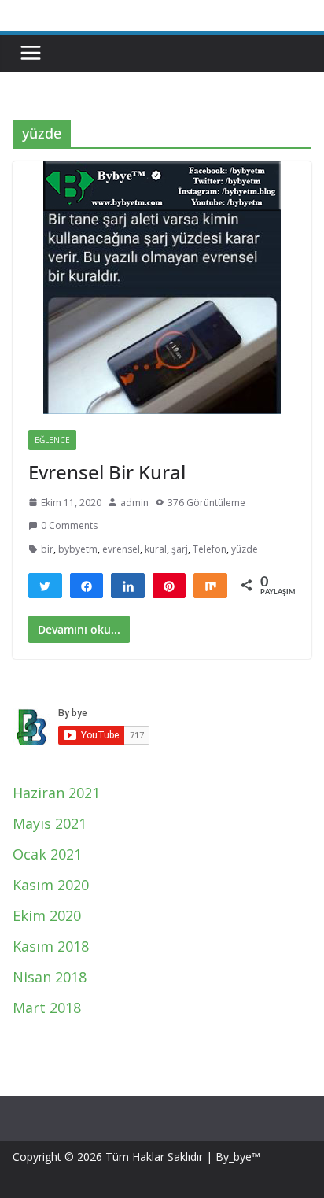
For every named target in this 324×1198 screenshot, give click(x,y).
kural (156, 549)
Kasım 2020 (51, 884)
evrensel (121, 549)
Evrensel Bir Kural (107, 472)
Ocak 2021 (47, 854)
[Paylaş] (87, 585)
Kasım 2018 (51, 946)
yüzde (244, 549)
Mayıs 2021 (50, 823)
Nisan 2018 (50, 976)
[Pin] (169, 585)
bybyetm (78, 549)
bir (47, 549)
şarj (179, 549)
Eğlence (52, 440)
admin (134, 502)
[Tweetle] (45, 585)
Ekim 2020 (47, 915)
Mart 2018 (47, 1007)
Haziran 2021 (56, 792)
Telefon (209, 549)
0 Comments (69, 525)
